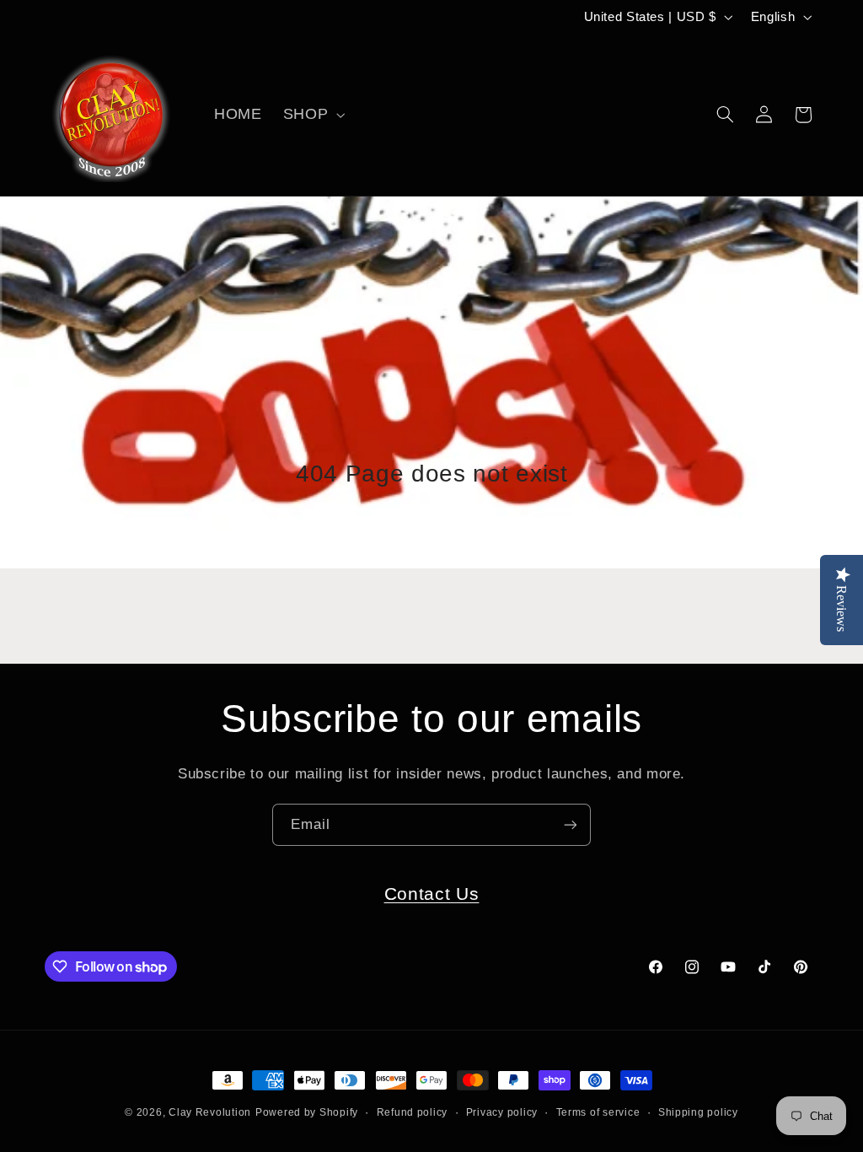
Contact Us (432, 893)
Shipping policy (698, 1112)
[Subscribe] (570, 824)
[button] (311, 114)
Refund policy (412, 1112)
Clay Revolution (210, 1112)
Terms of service (598, 1112)
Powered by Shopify (306, 1112)
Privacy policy (502, 1112)
